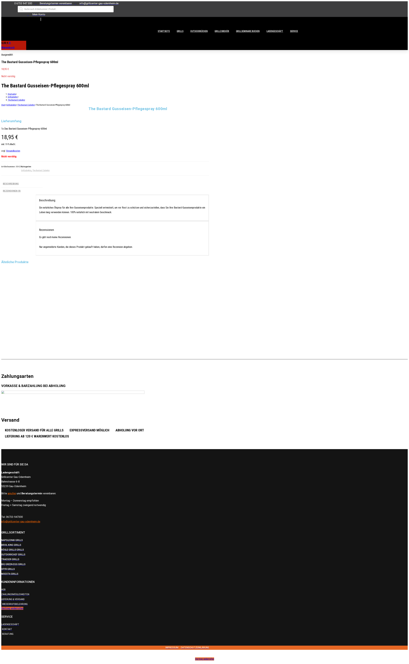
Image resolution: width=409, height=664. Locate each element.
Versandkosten (13, 151)
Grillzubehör (222, 31)
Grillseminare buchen (248, 31)
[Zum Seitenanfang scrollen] (2, 651)
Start (3, 105)
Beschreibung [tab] (11, 183)
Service (294, 31)
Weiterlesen (9, 296)
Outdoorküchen (199, 31)
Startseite (164, 31)
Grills (180, 31)
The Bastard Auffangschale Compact (19, 313)
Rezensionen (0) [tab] (12, 191)
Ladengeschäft (274, 31)
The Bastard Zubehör (16, 100)
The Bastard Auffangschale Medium (18, 283)
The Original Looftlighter (13, 343)
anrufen (12, 493)
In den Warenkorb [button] (12, 326)
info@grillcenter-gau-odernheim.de (20, 521)
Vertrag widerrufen (204, 658)
